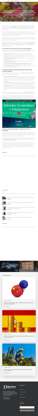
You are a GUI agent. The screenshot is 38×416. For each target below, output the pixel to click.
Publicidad (21, 389)
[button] (35, 3)
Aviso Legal (21, 394)
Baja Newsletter (22, 397)
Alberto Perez (15, 17)
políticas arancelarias (23, 133)
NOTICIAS (9, 300)
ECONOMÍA (19, 8)
